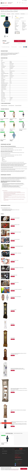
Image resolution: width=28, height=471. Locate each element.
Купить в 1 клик (20, 43)
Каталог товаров (4, 8)
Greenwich (11, 62)
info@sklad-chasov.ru (19, 459)
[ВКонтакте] (23, 46)
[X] (26, 46)
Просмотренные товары (9, 433)
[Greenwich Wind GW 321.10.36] (15, 33)
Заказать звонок (9, 3)
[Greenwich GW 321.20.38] (19, 33)
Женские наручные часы (11, 105)
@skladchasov (19, 463)
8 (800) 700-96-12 (10, 2)
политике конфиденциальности (14, 469)
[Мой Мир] (25, 46)
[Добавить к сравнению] (12, 17)
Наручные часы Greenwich (18, 105)
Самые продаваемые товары (18, 433)
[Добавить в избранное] (12, 16)
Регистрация (25, 0)
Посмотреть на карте (17, 454)
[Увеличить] (7, 25)
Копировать (8, 42)
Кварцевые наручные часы (4, 105)
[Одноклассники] (24, 46)
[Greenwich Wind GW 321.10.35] (16, 33)
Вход (22, 0)
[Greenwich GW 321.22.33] (17, 33)
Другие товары (23, 73)
